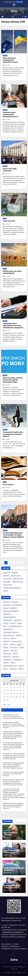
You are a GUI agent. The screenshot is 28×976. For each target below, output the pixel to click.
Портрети (7, 584)
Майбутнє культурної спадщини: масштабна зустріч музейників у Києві (13, 805)
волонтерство (16, 641)
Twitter (13, 972)
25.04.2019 (7, 119)
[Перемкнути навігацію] (13, 17)
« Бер (4, 704)
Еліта (14, 11)
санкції (21, 665)
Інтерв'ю (6, 572)
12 (17, 690)
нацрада (15, 656)
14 (23, 690)
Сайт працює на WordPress (9, 966)
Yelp (4, 972)
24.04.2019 (7, 224)
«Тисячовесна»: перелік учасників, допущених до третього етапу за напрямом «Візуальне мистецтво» (14, 755)
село (5, 668)
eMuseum (6, 602)
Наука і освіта (18, 578)
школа (20, 668)
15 (4, 693)
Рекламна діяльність (15, 626)
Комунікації (7, 614)
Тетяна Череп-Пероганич (11, 632)
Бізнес (6, 575)
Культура (7, 578)
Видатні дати (16, 575)
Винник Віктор (17, 605)
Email (24, 972)
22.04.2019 (7, 540)
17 (11, 693)
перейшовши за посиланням (12, 932)
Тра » (9, 704)
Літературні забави (9, 617)
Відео (5, 608)
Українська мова (8, 635)
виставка (6, 641)
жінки (5, 647)
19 (17, 693)
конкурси (14, 650)
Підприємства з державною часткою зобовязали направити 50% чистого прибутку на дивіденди (14, 327)
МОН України (7, 620)
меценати (6, 656)
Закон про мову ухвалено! (10, 170)
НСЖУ (5, 623)
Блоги (4, 218)
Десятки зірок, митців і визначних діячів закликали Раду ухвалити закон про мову (14, 381)
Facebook (8, 972)
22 (4, 697)
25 (14, 697)
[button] (22, 16)
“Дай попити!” (9, 221)
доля (19, 644)
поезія (5, 662)
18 (14, 693)
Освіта (13, 623)
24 (11, 697)
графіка (12, 644)
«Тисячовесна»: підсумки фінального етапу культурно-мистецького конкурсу (12, 724)
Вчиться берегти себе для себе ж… (12, 887)
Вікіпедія (13, 608)
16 (7, 693)
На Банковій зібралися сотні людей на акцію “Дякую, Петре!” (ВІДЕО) (13, 535)
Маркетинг (17, 620)
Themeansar (14, 968)
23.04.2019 (7, 385)
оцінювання (7, 659)
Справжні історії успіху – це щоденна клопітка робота (13, 434)
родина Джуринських (10, 665)
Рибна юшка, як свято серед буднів (12, 272)
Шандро (19, 635)
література (7, 653)
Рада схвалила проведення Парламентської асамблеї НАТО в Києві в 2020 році (13, 62)
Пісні (20, 623)
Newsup (22, 966)
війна (5, 644)
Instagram (19, 972)
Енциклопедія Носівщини (11, 611)
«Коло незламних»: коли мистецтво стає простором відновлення (12, 716)
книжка (6, 650)
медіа (15, 653)
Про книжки (8, 484)
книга (22, 647)
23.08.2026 (8, 837)
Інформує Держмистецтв (13, 710)
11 (14, 690)
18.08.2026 (8, 855)
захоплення (14, 647)
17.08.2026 (8, 890)
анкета (6, 638)
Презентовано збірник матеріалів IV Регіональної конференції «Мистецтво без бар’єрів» (13, 764)
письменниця (17, 659)
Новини (5, 55)
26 (17, 697)
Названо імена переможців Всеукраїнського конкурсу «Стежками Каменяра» (12, 116)
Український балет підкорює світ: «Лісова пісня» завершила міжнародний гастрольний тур (13, 781)
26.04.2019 (7, 65)
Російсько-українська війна (12, 587)
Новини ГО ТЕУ (17, 581)
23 (7, 697)
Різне (5, 591)
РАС (5, 626)
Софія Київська (8, 629)
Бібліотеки (7, 605)
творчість (13, 668)
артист (13, 638)
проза (12, 662)
